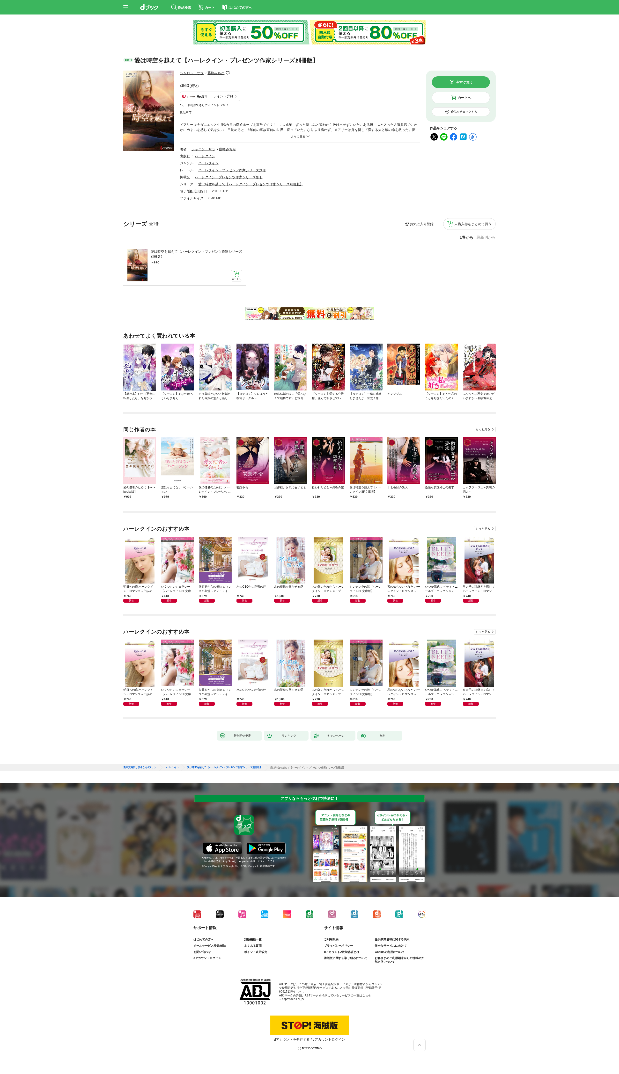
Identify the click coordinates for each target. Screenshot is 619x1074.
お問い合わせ (202, 952)
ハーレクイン (205, 156)
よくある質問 (253, 945)
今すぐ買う (464, 82)
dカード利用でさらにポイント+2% (202, 105)
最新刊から (486, 237)
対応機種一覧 (253, 939)
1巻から (466, 237)
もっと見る (483, 429)
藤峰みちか (215, 73)
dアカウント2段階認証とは (341, 952)
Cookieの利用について (390, 952)
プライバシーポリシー (338, 945)
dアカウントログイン (207, 958)
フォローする (227, 73)
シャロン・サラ (192, 73)
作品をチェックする (464, 111)
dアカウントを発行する (292, 1039)
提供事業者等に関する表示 (392, 939)
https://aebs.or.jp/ (293, 999)
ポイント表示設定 (255, 952)
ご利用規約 (331, 939)
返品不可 (186, 112)
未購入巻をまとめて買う (473, 224)
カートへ (464, 98)
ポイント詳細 (223, 96)
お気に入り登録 (422, 224)
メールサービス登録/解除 (209, 945)
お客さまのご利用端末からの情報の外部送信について (399, 960)
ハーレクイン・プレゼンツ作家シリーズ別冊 (232, 170)
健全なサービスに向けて (391, 945)
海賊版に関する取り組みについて (346, 958)
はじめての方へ (203, 939)
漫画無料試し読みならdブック (139, 767)
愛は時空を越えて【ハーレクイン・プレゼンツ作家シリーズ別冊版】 (196, 254)
